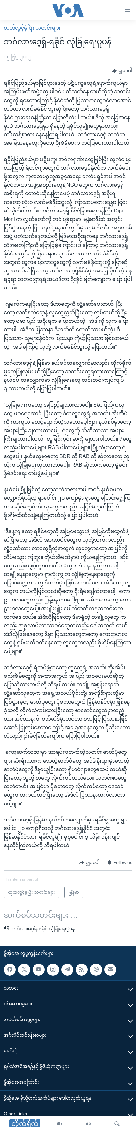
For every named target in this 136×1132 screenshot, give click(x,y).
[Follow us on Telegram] (67, 970)
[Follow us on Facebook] (10, 970)
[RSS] (82, 970)
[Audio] (88, 1124)
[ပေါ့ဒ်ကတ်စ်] (96, 970)
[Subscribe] (110, 970)
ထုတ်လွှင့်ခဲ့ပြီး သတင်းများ (32, 28)
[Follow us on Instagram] (53, 970)
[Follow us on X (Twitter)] (24, 970)
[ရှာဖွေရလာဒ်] (117, 1124)
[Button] (122, 71)
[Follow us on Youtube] (39, 970)
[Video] (59, 1124)
